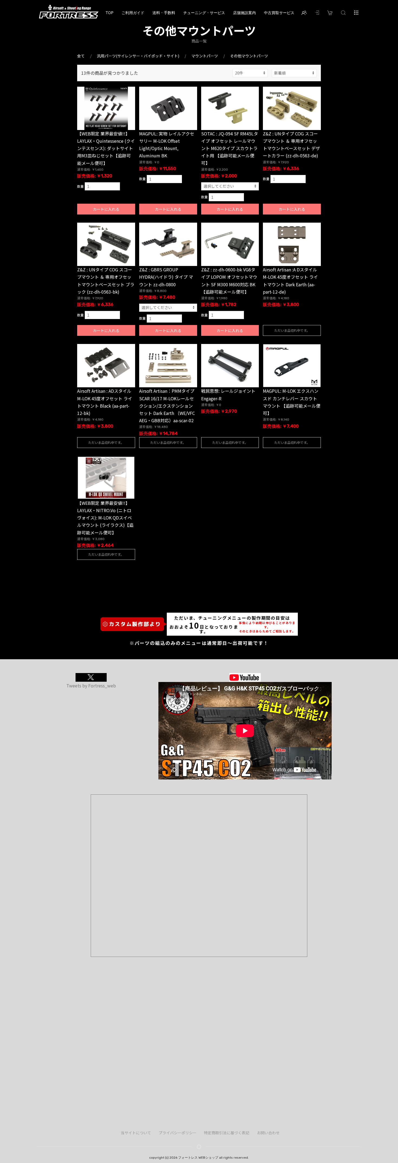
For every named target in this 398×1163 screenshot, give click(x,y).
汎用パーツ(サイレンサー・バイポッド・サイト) (138, 56)
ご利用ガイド (133, 12)
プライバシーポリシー (178, 1132)
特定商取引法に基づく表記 (226, 1132)
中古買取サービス (279, 12)
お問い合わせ (268, 1132)
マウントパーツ (204, 56)
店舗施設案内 (244, 12)
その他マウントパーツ (249, 56)
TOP (109, 12)
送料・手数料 (163, 12)
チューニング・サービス (204, 12)
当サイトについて (136, 1132)
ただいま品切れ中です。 (292, 330)
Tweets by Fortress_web (91, 685)
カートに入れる (106, 209)
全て (81, 56)
